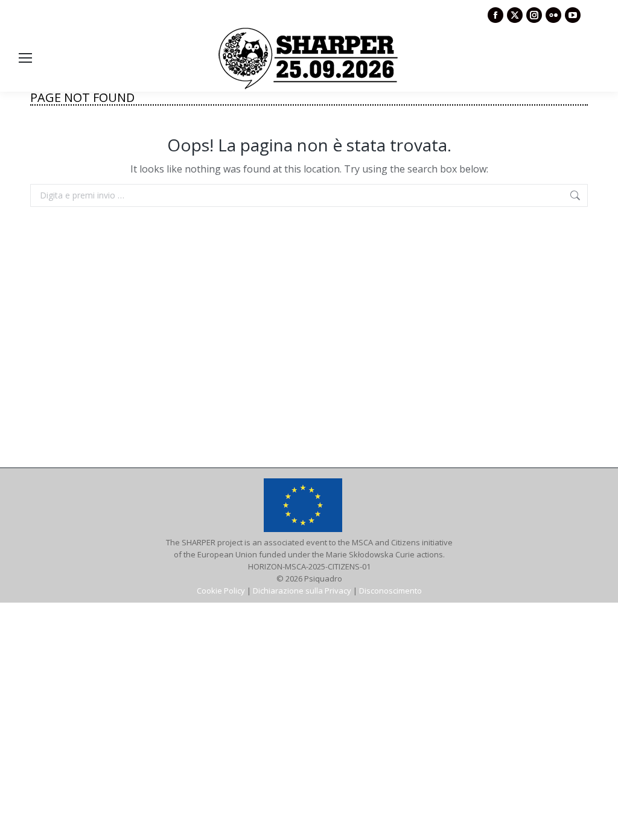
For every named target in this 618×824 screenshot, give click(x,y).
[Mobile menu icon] (25, 58)
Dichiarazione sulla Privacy (302, 590)
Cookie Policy (221, 590)
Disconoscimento (390, 590)
